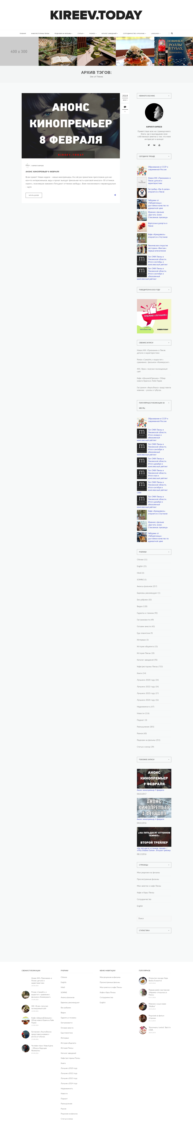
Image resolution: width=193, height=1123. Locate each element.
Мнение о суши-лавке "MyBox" (157, 1005)
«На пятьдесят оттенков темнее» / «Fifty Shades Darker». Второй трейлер (154, 850)
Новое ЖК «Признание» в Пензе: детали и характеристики (159, 180)
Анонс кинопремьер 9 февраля (150, 790)
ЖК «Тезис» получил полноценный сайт (152, 370)
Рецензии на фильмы (63, 33)
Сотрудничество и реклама (134, 33)
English (140, 566)
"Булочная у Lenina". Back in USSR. (160, 1029)
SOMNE (140, 580)
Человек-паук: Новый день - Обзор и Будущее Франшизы (42, 1048)
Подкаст (140, 720)
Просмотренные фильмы (148, 879)
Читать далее (34, 195)
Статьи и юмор (143, 747)
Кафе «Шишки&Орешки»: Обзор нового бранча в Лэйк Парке (135, 58)
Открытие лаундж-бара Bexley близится (158, 979)
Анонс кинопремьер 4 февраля (150, 819)
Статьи (80, 33)
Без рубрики (142, 600)
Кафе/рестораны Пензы (40, 33)
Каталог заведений (109, 33)
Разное (92, 33)
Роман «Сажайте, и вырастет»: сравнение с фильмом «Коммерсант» (57, 58)
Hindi (139, 573)
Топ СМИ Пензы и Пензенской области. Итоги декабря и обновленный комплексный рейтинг (152, 502)
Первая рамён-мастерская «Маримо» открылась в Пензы (159, 992)
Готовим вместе (144, 627)
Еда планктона (143, 633)
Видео (139, 606)
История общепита (145, 647)
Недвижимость (15, 48)
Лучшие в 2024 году (146, 700)
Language (155, 33)
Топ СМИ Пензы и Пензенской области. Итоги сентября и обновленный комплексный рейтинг (152, 274)
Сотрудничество (144, 899)
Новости (141, 713)
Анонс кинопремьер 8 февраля (42, 172)
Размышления (143, 727)
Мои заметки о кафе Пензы (149, 886)
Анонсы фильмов (144, 586)
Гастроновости (143, 620)
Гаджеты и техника (145, 613)
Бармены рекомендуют (147, 593)
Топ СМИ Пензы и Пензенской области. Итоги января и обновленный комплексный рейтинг (152, 435)
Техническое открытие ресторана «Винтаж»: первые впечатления (158, 248)
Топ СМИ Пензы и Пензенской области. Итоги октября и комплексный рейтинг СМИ (152, 487)
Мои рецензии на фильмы (148, 873)
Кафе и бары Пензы (145, 893)
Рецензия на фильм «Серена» (156, 1017)
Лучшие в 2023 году (146, 693)
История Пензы (144, 653)
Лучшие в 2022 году (146, 687)
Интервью (141, 640)
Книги (50, 47)
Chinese (140, 560)
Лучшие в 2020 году (146, 680)
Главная (23, 33)
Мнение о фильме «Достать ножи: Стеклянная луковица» (158, 214)
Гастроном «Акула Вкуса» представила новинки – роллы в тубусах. (173, 58)
